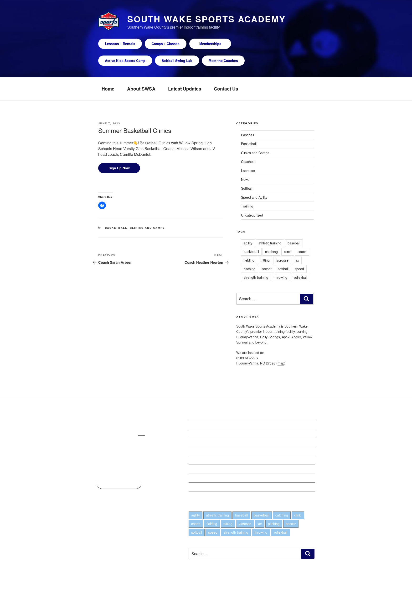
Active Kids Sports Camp (125, 60)
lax (297, 260)
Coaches (247, 161)
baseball (294, 243)
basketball (251, 251)
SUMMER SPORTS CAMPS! (210, 442)
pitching (249, 268)
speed (299, 268)
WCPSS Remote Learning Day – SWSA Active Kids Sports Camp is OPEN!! (245, 451)
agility (248, 243)
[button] (102, 205)
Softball (246, 188)
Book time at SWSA (119, 483)
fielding (249, 260)
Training (247, 206)
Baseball (247, 134)
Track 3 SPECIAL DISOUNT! (210, 433)
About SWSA (141, 88)
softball (283, 268)
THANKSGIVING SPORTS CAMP (213, 487)
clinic (287, 251)
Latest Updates (184, 88)
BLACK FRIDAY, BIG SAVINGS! (212, 478)
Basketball (116, 227)
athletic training (269, 243)
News (245, 179)
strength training (256, 277)
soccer (267, 268)
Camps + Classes (166, 43)
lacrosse (282, 260)
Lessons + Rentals (120, 43)
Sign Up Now (119, 168)
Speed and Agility (254, 197)
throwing (280, 277)
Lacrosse (248, 170)
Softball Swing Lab (177, 60)
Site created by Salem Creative (120, 581)
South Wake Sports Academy (206, 19)
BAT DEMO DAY (201, 460)
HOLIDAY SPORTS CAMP (208, 469)
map (281, 363)
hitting (265, 260)
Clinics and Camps (147, 227)
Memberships (210, 43)
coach (302, 251)
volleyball (300, 277)
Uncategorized (252, 215)
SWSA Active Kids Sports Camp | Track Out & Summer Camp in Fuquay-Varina (248, 424)
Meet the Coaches (223, 60)
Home (108, 88)
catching (271, 251)
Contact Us (226, 88)
